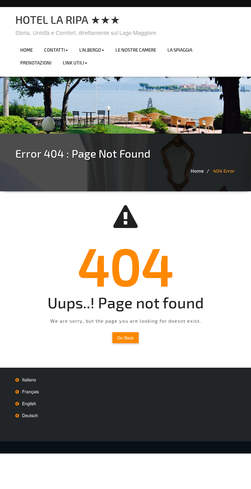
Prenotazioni (35, 62)
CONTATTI (54, 50)
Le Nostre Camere (135, 50)
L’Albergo (90, 50)
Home (26, 50)
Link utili (73, 62)
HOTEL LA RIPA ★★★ (67, 19)
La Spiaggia (179, 50)
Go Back (125, 338)
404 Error (223, 171)
